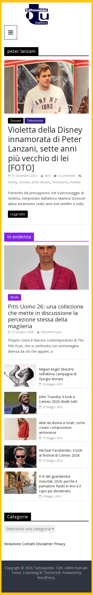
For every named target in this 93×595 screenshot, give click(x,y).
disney (12, 182)
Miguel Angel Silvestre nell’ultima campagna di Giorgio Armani (57, 374)
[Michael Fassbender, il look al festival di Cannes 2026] (20, 448)
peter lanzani (41, 182)
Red (48, 176)
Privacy (59, 543)
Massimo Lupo (51, 332)
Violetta (75, 182)
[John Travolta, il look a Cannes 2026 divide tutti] (20, 394)
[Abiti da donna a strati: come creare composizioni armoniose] (20, 420)
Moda (14, 297)
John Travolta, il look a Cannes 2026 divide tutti (58, 399)
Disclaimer (44, 543)
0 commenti (66, 176)
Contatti (28, 543)
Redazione (12, 543)
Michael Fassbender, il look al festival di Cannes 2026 (60, 453)
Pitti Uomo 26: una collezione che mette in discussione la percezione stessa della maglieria (45, 316)
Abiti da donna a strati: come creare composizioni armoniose (62, 427)
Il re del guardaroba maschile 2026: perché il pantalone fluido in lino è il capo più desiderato (60, 483)
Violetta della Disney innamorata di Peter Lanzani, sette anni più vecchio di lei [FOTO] (45, 148)
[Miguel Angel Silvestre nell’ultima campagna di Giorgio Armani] (20, 367)
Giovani (15, 121)
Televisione (35, 121)
